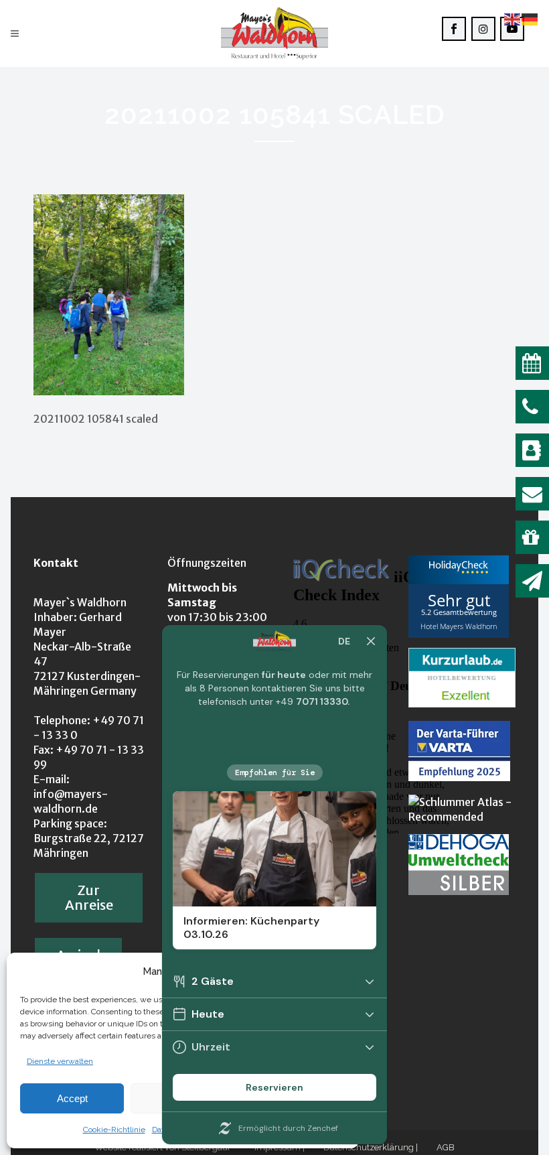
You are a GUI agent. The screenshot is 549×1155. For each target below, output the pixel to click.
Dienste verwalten (60, 1061)
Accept (72, 1098)
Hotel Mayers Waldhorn (458, 626)
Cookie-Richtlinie (114, 1129)
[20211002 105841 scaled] (108, 391)
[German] (530, 18)
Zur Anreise (89, 897)
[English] (513, 18)
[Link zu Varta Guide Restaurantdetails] (459, 777)
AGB (446, 1147)
